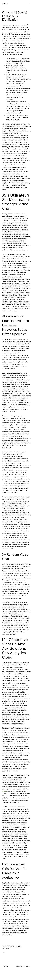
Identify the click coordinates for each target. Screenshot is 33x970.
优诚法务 (5, 3)
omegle (4, 791)
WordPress (27, 966)
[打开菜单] (30, 4)
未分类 (19, 946)
